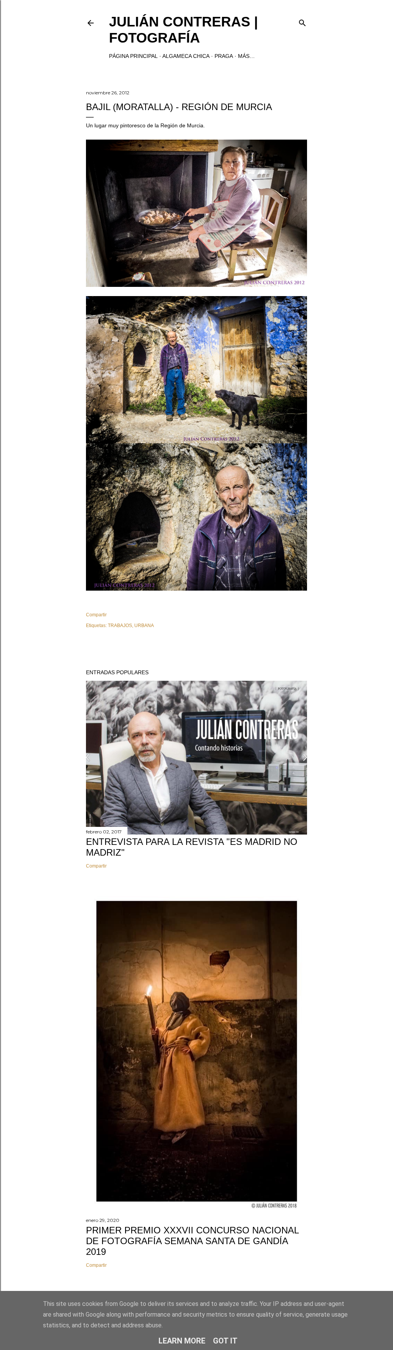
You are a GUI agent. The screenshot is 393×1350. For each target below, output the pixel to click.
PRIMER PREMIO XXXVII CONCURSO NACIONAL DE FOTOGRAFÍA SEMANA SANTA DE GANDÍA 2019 (192, 1241)
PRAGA (224, 56)
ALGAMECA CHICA (186, 56)
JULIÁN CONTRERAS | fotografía (183, 30)
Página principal (133, 56)
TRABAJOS (120, 625)
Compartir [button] (96, 614)
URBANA (144, 625)
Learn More (182, 1340)
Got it (225, 1340)
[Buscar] (302, 21)
